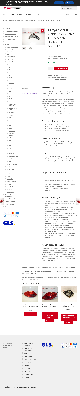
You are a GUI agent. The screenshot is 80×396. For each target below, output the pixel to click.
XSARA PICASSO (13, 164)
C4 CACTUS (12, 131)
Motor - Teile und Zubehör (12, 199)
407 (9, 96)
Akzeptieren (59, 3)
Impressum (27, 362)
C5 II (10, 145)
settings (48, 3)
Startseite (6, 14)
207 (22, 20)
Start (6, 20)
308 (9, 85)
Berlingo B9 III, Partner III (12, 104)
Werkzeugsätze (9, 207)
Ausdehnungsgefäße (12, 47)
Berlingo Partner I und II (13, 109)
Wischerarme (10, 192)
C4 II (10, 140)
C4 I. (10, 138)
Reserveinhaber (11, 56)
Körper (10, 20)
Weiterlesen (49, 321)
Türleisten (9, 189)
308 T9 (10, 88)
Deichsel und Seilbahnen (11, 31)
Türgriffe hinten (11, 187)
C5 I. (10, 143)
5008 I (10, 99)
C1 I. (10, 118)
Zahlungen (27, 377)
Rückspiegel (10, 59)
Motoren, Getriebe (10, 201)
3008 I (10, 77)
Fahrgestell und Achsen (11, 36)
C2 (9, 120)
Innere (6, 42)
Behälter (7, 28)
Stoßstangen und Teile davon (13, 172)
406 (9, 93)
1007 (10, 64)
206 (9, 72)
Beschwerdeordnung (30, 359)
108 (9, 70)
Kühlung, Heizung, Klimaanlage (10, 195)
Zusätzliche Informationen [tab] (29, 93)
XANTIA (11, 159)
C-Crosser (11, 112)
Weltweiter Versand (29, 374)
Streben (9, 176)
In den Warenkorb (61, 68)
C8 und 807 (12, 151)
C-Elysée (11, 115)
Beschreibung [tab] (26, 89)
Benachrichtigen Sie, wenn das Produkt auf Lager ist (49, 315)
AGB (12, 14)
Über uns (27, 371)
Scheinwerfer (16, 20)
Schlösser (9, 167)
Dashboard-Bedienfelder (10, 50)
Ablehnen (69, 3)
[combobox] (69, 8)
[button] (42, 30)
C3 (9, 123)
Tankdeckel (10, 179)
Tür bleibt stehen (11, 181)
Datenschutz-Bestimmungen (28, 349)
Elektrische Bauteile (10, 34)
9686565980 (63, 79)
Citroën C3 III (12, 153)
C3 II (10, 125)
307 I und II (11, 83)
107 (9, 67)
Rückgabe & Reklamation (24, 14)
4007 (10, 91)
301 (9, 80)
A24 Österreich (9, 387)
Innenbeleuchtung (13, 156)
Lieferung (36, 14)
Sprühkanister (10, 169)
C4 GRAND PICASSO (11, 134)
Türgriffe (9, 184)
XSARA (10, 161)
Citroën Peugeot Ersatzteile (29, 344)
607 (9, 101)
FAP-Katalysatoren (10, 39)
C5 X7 (10, 148)
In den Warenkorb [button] (30, 314)
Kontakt (26, 365)
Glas (8, 54)
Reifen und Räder (9, 204)
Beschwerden (28, 356)
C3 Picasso (12, 128)
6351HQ (57, 79)
